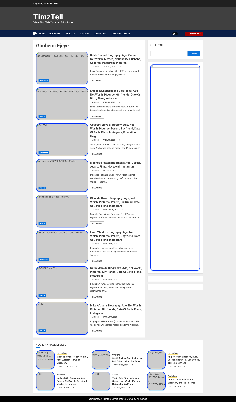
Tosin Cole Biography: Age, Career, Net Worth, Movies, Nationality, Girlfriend (126, 381)
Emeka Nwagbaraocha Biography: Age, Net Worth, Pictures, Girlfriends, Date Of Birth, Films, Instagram (115, 94)
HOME (42, 34)
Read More (97, 81)
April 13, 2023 (109, 140)
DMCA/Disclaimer (121, 34)
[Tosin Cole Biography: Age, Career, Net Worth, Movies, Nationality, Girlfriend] (101, 381)
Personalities (62, 353)
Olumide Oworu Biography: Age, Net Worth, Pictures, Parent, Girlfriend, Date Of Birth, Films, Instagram (115, 202)
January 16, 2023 (110, 210)
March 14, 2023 (109, 170)
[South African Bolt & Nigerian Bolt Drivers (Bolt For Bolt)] (101, 360)
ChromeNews (126, 399)
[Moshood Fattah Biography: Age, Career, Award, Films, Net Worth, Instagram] (62, 175)
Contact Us (100, 34)
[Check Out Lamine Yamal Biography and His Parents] (156, 381)
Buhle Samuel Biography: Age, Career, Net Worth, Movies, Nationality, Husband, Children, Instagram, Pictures (115, 59)
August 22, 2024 (121, 365)
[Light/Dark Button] (175, 33)
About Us (71, 34)
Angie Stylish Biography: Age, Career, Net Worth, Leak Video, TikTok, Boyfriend (184, 359)
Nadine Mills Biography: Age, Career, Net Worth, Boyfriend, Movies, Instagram (72, 381)
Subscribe (195, 34)
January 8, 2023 (110, 279)
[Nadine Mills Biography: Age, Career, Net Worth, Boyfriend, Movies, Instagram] (45, 381)
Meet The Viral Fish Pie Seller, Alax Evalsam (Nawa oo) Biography (72, 359)
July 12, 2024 (64, 388)
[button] (181, 33)
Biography (54, 34)
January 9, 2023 (110, 244)
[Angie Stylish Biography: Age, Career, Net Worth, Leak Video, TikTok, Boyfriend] (156, 360)
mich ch (95, 67)
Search (156, 45)
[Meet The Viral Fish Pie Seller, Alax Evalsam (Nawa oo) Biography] (45, 360)
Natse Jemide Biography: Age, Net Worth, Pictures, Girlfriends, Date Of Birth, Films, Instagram (116, 271)
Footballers (172, 376)
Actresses (44, 81)
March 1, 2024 (109, 67)
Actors (42, 116)
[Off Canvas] (35, 33)
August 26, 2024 (65, 366)
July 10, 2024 (175, 386)
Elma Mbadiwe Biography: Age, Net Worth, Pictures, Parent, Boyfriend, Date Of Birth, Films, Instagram (115, 235)
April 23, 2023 (109, 102)
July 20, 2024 (175, 366)
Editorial (84, 34)
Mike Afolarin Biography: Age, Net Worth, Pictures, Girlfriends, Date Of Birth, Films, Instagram (116, 309)
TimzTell (48, 16)
